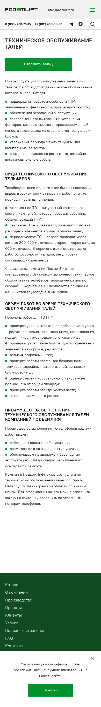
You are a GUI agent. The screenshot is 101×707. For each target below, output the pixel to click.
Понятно (51, 690)
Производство (18, 600)
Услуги (11, 622)
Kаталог (12, 584)
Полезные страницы (24, 630)
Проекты (13, 607)
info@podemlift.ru (60, 10)
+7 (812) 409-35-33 (48, 24)
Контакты (14, 645)
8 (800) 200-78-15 (18, 24)
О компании (16, 592)
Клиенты (13, 615)
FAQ (9, 638)
